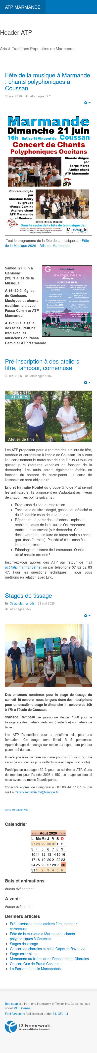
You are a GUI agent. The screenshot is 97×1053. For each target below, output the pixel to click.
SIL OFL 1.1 (60, 1013)
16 (63, 854)
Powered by (27, 1027)
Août (44, 833)
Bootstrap (11, 1003)
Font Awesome (15, 1013)
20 (49, 859)
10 (33, 854)
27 (49, 864)
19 (44, 859)
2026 (53, 833)
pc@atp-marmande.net (23, 567)
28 (54, 864)
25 (38, 864)
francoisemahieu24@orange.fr (36, 792)
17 (33, 859)
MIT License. (22, 1008)
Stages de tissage (28, 595)
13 (49, 854)
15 (58, 854)
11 (38, 854)
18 (38, 859)
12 (44, 854)
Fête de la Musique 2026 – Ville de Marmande (47, 243)
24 (33, 864)
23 (63, 859)
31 (33, 869)
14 (54, 854)
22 (58, 859)
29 (58, 864)
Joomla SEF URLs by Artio (16, 810)
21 (54, 859)
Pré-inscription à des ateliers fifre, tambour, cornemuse (42, 364)
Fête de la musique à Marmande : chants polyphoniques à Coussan (47, 81)
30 (63, 864)
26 (44, 864)
